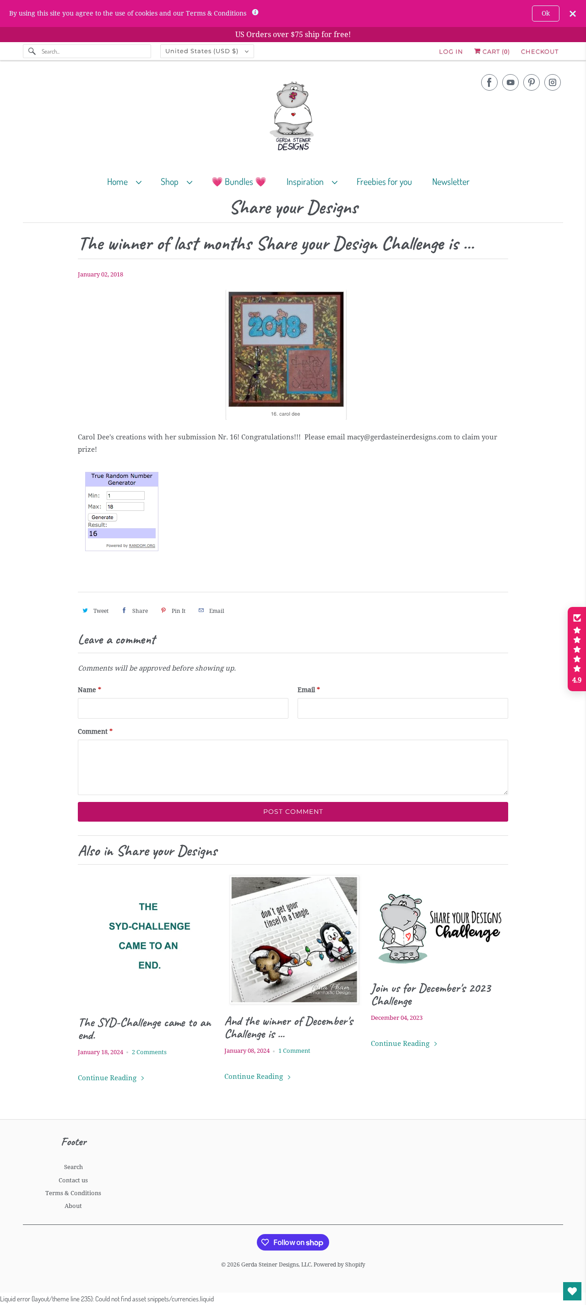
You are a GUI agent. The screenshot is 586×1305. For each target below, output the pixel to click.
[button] (577, 649)
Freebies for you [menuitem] (384, 181)
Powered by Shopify (339, 1265)
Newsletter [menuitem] (451, 181)
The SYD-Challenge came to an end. (144, 1028)
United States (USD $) (202, 50)
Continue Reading (108, 1078)
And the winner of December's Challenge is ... (288, 1027)
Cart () (495, 51)
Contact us (73, 1180)
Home (119, 181)
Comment (95, 731)
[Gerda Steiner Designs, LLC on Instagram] (552, 82)
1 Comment (294, 1050)
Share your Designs (293, 207)
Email (309, 689)
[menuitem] (128, 181)
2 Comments (149, 1052)
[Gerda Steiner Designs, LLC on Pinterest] (531, 82)
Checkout (540, 51)
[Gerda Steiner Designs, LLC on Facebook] (489, 82)
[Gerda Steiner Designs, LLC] (293, 118)
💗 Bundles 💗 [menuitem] (239, 181)
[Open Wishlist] (572, 1291)
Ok (546, 13)
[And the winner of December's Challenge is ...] (293, 940)
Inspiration (307, 181)
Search (73, 1167)
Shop (171, 181)
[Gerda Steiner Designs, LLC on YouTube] (510, 82)
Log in (451, 51)
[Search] (32, 51)
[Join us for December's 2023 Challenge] (439, 923)
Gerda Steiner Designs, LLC (276, 1265)
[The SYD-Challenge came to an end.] (146, 940)
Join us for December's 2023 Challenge (430, 994)
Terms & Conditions (73, 1193)
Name (89, 689)
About (73, 1205)
